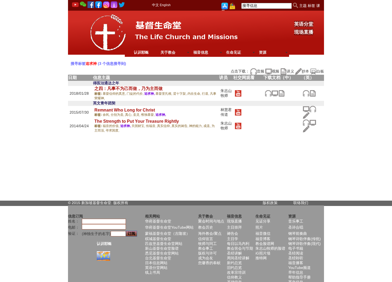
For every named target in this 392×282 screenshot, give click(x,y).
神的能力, (196, 126)
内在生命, (194, 94)
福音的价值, (111, 126)
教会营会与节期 (240, 248)
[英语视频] (306, 109)
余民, (107, 115)
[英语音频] (306, 93)
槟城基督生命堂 (158, 239)
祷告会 (232, 233)
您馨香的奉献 (209, 263)
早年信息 (295, 272)
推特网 (261, 258)
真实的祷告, (180, 126)
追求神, (149, 94)
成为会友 (205, 258)
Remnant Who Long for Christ (124, 110)
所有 (124, 203)
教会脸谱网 (264, 243)
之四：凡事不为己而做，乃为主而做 (128, 88)
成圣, (207, 126)
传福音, (151, 126)
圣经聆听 (295, 258)
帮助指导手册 (299, 277)
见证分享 (262, 221)
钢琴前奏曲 (297, 233)
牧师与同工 (207, 243)
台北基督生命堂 (158, 258)
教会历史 (205, 227)
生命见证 (233, 52)
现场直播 (303, 32)
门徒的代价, (135, 94)
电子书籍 (295, 248)
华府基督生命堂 (158, 221)
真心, (129, 115)
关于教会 (168, 52)
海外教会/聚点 (210, 233)
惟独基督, (148, 115)
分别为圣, (118, 115)
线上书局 (152, 272)
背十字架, (180, 94)
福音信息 (200, 52)
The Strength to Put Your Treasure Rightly (136, 121)
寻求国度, (112, 130)
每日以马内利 (238, 243)
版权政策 (270, 203)
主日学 (232, 239)
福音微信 (262, 233)
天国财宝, (138, 126)
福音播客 (295, 263)
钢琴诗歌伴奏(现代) (304, 243)
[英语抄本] (306, 115)
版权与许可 (207, 253)
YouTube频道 (299, 267)
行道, (206, 94)
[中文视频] (274, 93)
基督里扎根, (164, 94)
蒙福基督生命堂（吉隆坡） (167, 233)
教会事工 (205, 248)
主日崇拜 (234, 227)
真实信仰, (164, 126)
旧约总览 (234, 267)
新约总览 (234, 263)
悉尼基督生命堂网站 (162, 253)
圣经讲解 (234, 253)
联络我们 (300, 203)
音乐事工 (295, 221)
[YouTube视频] (238, 93)
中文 (155, 5)
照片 (259, 227)
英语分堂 (303, 24)
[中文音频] (268, 93)
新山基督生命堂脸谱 (162, 248)
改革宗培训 (236, 272)
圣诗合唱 (295, 227)
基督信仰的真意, (115, 94)
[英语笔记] (312, 93)
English (165, 5)
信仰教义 (234, 277)
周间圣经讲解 (238, 258)
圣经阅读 (295, 253)
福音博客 (262, 239)
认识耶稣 (141, 52)
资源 (262, 52)
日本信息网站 (156, 263)
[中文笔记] (281, 93)
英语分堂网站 (156, 267)
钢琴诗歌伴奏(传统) (304, 239)
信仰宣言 (205, 239)
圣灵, (137, 115)
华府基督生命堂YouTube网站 (169, 227)
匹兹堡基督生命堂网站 (163, 243)
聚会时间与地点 (211, 221)
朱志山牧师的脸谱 (270, 248)
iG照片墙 (262, 253)
